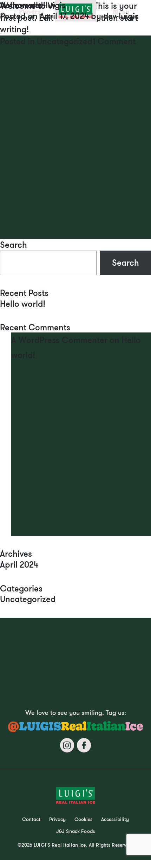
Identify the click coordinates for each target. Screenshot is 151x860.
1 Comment (114, 41)
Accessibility (115, 819)
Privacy (57, 819)
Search (13, 244)
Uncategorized (64, 41)
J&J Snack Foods (75, 831)
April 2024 (19, 564)
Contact (31, 819)
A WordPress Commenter (59, 340)
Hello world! (22, 303)
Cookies (83, 819)
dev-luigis (121, 16)
